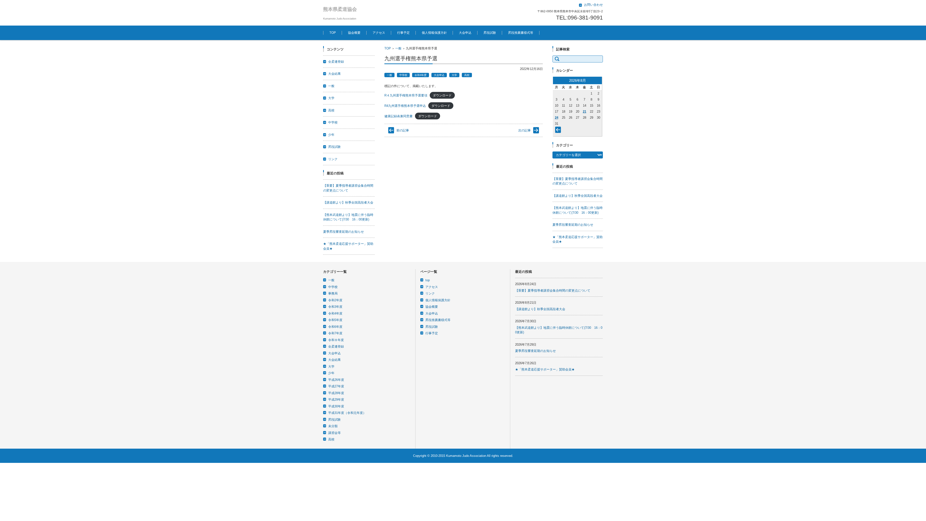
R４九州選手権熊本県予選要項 (405, 95)
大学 (454, 75)
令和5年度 (335, 320)
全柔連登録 (336, 61)
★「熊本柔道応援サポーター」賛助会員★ (545, 369)
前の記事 (402, 130)
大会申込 (465, 32)
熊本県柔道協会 (340, 9)
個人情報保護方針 (434, 32)
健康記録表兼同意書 (398, 116)
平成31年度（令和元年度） (347, 413)
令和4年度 (421, 75)
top (427, 280)
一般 (398, 48)
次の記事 (524, 130)
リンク (333, 159)
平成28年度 (336, 393)
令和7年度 (335, 333)
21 (584, 111)
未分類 (333, 426)
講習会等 (334, 433)
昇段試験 (489, 32)
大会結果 (334, 73)
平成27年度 (336, 386)
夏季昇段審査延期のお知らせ (343, 231)
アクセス (379, 32)
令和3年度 (335, 306)
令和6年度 (335, 327)
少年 (331, 135)
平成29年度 (336, 399)
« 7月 (559, 131)
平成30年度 (336, 406)
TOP (332, 32)
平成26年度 (336, 380)
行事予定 (403, 32)
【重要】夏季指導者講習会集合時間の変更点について (552, 290)
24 (556, 117)
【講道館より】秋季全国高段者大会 (348, 202)
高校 (467, 75)
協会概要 (354, 32)
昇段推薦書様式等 (520, 32)
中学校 (403, 75)
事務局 (333, 293)
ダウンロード (442, 95)
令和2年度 (335, 300)
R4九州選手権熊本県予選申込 (405, 106)
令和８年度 (336, 340)
